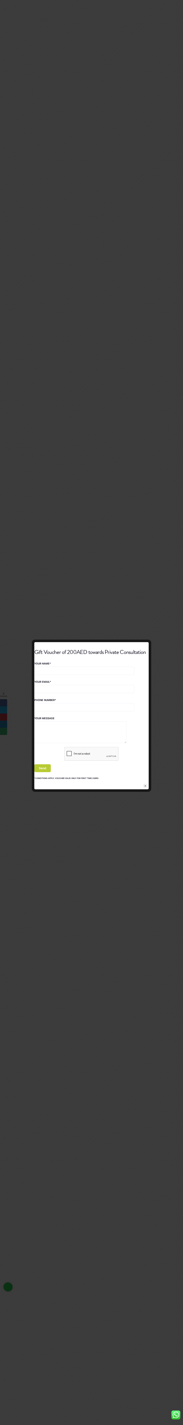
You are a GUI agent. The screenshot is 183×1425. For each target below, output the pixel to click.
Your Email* (42, 681)
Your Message (44, 718)
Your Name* (42, 663)
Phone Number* (45, 700)
